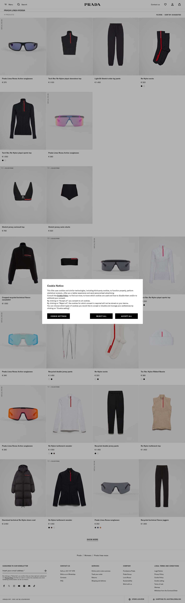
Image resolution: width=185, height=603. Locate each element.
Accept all (126, 316)
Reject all (101, 316)
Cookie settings (58, 316)
